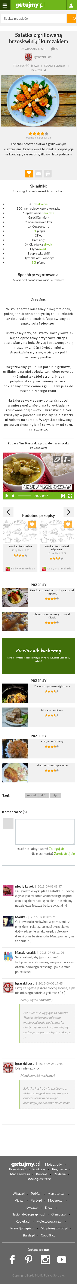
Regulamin (59, 1169)
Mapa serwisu (20, 1174)
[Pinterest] (30, 1258)
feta (51, 213)
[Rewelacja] (47, 133)
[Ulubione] (32, 524)
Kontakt (41, 1174)
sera (45, 213)
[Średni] (34, 133)
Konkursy (39, 1169)
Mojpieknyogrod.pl (54, 1228)
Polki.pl (36, 1193)
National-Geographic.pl (28, 1214)
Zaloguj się (57, 849)
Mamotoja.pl (56, 1193)
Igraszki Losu (24, 983)
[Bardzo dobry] (43, 133)
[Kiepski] (30, 133)
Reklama (60, 1174)
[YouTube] (63, 1258)
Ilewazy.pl (31, 1207)
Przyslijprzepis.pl (22, 1228)
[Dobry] (38, 133)
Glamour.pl (59, 1214)
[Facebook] (13, 1258)
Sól (34, 231)
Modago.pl (55, 1200)
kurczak (32, 795)
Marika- (21, 917)
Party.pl (36, 1200)
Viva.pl (19, 1200)
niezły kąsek (24, 886)
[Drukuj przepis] (48, 173)
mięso (55, 795)
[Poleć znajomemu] (38, 173)
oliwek (47, 244)
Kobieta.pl (23, 1221)
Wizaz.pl (19, 1193)
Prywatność (17, 1169)
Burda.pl (29, 1235)
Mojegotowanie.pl (49, 1221)
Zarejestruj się (64, 853)
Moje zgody (53, 1164)
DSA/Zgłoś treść (39, 1179)
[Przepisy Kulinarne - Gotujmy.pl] (30, 4)
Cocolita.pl (48, 1235)
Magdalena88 (25, 952)
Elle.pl (49, 1207)
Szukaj (71, 18)
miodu (43, 249)
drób (44, 795)
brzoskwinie (40, 204)
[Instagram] (47, 1258)
